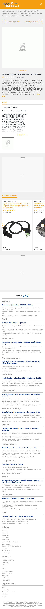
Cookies (39, 605)
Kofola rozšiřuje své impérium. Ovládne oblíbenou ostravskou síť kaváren (21, 415)
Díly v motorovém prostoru (9, 13)
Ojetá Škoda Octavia (7, 550)
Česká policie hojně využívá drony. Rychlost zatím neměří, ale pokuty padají (22, 383)
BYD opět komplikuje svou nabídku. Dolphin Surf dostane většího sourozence (22, 381)
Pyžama (4, 569)
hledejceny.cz (5, 530)
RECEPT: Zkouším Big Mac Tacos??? (12, 473)
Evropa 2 (4, 596)
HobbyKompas (6, 544)
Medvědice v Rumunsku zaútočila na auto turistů (15, 523)
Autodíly (36, 11)
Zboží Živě (4, 533)
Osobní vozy (5, 535)
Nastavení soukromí (16, 606)
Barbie (3, 564)
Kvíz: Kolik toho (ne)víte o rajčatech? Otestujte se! (15, 437)
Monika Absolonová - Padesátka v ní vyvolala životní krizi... (17, 366)
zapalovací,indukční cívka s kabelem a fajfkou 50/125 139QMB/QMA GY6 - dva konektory (16, 205)
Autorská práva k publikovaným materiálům (14, 603)
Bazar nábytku (6, 580)
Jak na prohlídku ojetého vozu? (10, 541)
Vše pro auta (28, 11)
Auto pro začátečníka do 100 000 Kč (11, 546)
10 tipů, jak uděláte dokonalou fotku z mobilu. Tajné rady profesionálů (20, 399)
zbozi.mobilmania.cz (8, 11)
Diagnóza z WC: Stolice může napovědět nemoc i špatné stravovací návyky (22, 485)
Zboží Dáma (5, 537)
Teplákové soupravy (7, 573)
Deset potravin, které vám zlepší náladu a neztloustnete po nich (18, 487)
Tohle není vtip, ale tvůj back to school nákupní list (15, 467)
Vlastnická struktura (28, 606)
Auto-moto (19, 11)
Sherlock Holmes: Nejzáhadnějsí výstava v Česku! (15, 521)
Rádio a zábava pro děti (8, 591)
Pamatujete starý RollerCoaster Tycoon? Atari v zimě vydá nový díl (19, 509)
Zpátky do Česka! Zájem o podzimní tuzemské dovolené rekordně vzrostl (21, 451)
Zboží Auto (4, 548)
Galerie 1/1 (22, 70)
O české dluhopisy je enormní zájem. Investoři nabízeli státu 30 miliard (20, 421)
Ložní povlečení (6, 578)
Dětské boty (5, 575)
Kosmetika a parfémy (7, 571)
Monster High (5, 562)
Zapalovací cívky (37, 13)
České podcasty (6, 589)
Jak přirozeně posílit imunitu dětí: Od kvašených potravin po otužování (20, 370)
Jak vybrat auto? (6, 553)
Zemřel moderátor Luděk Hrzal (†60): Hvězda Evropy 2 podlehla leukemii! (21, 350)
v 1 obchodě (6, 249)
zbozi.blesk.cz (5, 539)
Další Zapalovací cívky (9, 201)
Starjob (3, 587)
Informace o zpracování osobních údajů (25, 605)
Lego (3, 566)
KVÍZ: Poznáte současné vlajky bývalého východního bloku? (18, 457)
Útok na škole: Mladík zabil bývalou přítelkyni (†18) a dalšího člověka (20, 315)
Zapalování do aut (24, 13)
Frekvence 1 (5, 594)
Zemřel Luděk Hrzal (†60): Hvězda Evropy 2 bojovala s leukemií (19, 519)
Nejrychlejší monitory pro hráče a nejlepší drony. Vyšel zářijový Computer (21, 405)
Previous (2, 225)
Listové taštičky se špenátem (9, 368)
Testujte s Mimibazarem (8, 560)
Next (42, 226)
